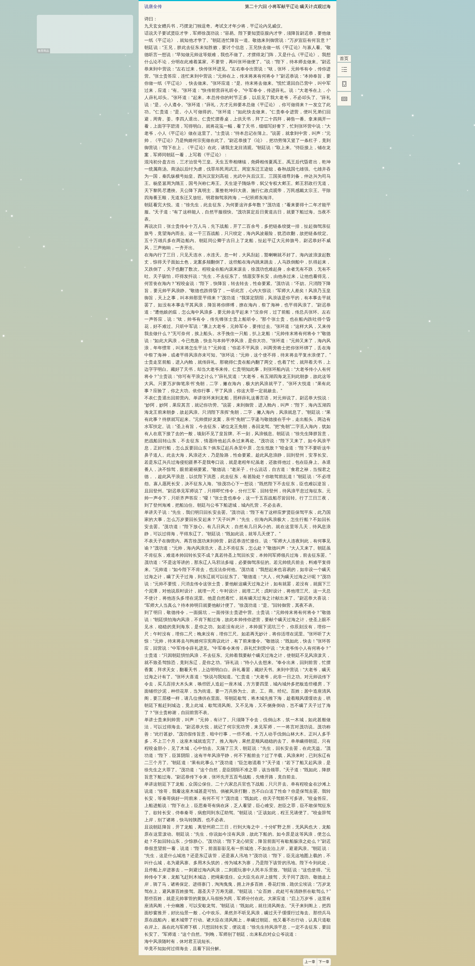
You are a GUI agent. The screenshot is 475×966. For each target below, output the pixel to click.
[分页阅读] (344, 99)
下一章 (324, 962)
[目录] (344, 69)
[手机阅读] (344, 84)
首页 (344, 58)
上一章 (310, 962)
